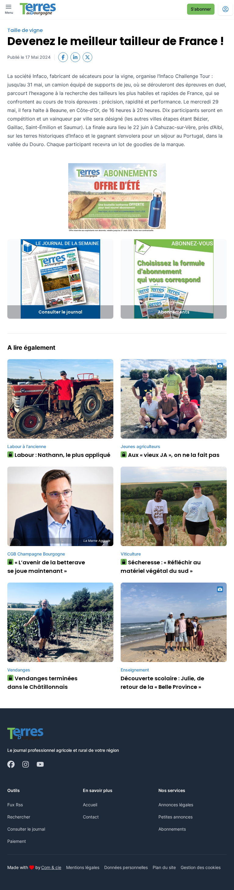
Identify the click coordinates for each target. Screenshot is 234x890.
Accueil (90, 804)
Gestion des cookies (201, 867)
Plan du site (164, 867)
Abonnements (172, 829)
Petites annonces (175, 816)
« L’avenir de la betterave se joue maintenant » (46, 567)
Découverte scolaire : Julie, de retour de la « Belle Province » (162, 683)
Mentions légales (82, 867)
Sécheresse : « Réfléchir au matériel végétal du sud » (161, 567)
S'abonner (201, 9)
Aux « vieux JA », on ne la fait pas (171, 455)
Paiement (16, 841)
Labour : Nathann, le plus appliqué (60, 455)
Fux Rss (15, 804)
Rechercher (18, 816)
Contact (91, 816)
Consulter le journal (26, 829)
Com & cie (51, 867)
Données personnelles (126, 867)
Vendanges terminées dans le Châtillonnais (42, 683)
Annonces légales (175, 804)
